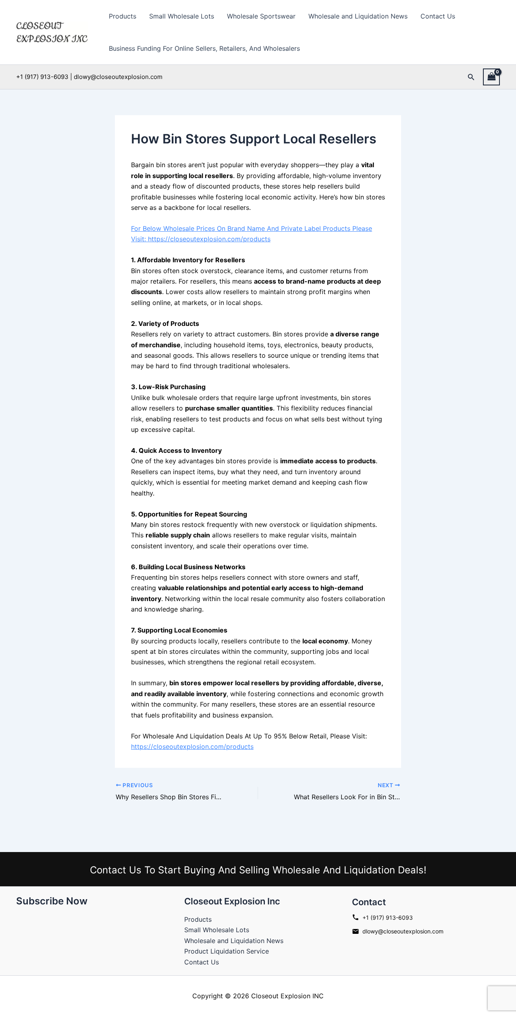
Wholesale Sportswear (261, 16)
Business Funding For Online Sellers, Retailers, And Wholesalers (204, 48)
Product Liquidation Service (226, 951)
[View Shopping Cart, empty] (491, 76)
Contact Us (437, 16)
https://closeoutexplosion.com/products (192, 746)
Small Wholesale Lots (181, 16)
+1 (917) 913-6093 (387, 917)
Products (122, 16)
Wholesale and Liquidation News (358, 16)
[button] (471, 77)
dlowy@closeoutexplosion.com (402, 931)
